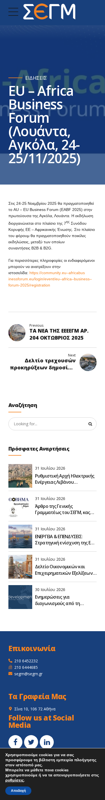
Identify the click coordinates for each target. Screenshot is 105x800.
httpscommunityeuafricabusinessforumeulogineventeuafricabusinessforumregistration (50, 279)
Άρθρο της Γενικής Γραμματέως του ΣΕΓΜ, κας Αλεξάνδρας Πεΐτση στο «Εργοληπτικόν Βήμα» (62, 509)
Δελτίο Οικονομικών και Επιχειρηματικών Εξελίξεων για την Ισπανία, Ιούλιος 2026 (64, 569)
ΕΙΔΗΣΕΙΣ (36, 78)
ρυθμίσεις (14, 780)
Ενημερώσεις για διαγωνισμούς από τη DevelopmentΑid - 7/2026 (60, 600)
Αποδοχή (18, 790)
